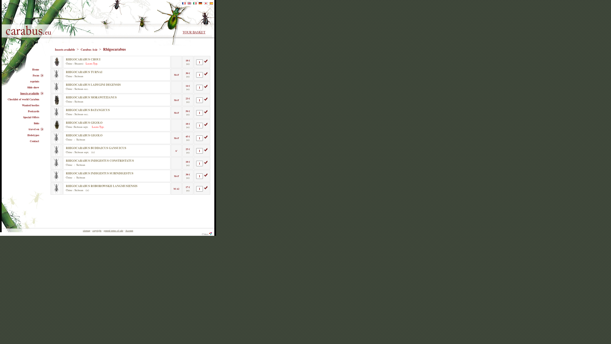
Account (129, 230)
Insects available (65, 50)
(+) (187, 63)
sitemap (86, 230)
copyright (96, 230)
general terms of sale (113, 230)
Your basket (194, 32)
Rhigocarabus (114, 49)
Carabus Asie (89, 50)
